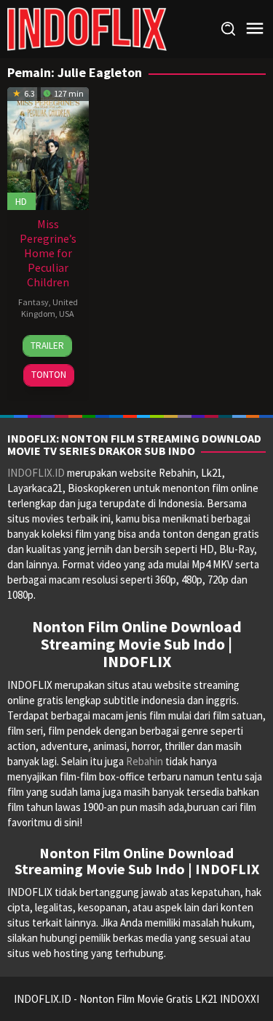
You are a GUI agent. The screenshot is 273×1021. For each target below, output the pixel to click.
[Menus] (255, 28)
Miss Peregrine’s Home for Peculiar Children (48, 253)
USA (66, 313)
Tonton (48, 374)
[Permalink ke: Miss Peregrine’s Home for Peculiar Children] (48, 147)
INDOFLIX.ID (36, 473)
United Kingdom (49, 307)
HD (21, 201)
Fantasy (33, 301)
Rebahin (144, 761)
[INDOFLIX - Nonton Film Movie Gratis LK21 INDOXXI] (87, 28)
